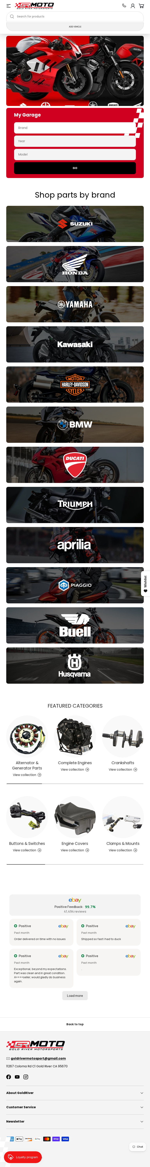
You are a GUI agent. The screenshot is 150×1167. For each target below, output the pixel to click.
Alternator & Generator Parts (27, 765)
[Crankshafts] (123, 736)
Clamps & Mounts (122, 843)
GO (75, 168)
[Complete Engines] (75, 736)
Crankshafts (123, 763)
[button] (141, 6)
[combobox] (75, 16)
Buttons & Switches (27, 843)
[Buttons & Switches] (27, 817)
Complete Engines (75, 763)
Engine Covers (75, 843)
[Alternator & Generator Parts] (27, 736)
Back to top (75, 1024)
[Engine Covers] (75, 817)
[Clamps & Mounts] (123, 817)
